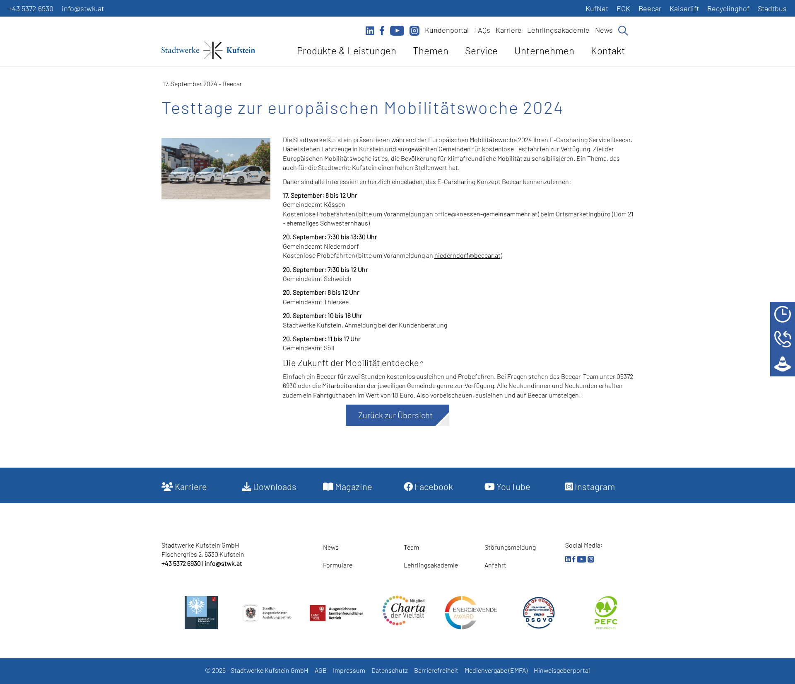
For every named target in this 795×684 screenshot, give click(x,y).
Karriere (509, 29)
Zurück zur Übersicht (395, 415)
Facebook (433, 486)
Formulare (337, 565)
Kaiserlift (684, 8)
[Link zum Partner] (403, 610)
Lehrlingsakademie (558, 29)
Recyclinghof (728, 8)
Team (411, 547)
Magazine (352, 486)
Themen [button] (430, 50)
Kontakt (608, 50)
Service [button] (481, 50)
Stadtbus (772, 8)
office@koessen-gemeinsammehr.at (485, 214)
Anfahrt (495, 565)
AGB (321, 670)
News (604, 29)
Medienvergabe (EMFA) (496, 670)
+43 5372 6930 (30, 8)
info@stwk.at (83, 8)
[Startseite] (208, 51)
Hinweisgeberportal (562, 670)
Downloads (273, 486)
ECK (623, 8)
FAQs (482, 29)
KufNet (596, 8)
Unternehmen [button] (544, 50)
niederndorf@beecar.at (467, 255)
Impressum (349, 670)
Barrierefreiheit (436, 670)
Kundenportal (447, 29)
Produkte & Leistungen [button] (346, 50)
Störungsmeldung (510, 547)
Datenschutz (389, 670)
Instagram (594, 486)
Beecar (649, 8)
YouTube (512, 486)
